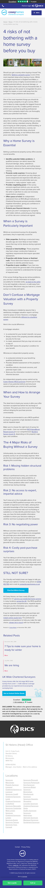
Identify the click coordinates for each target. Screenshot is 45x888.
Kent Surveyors (28, 785)
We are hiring (11, 665)
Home (5, 22)
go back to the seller (33, 282)
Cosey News (12, 627)
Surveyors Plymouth (30, 780)
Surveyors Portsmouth (31, 783)
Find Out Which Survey (15, 590)
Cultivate (24, 876)
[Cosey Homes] (13, 12)
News (10, 22)
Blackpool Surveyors (30, 820)
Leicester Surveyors (30, 804)
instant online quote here (12, 618)
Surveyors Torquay (12, 822)
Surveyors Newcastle (13, 806)
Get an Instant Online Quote (14, 693)
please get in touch (16, 623)
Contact (17, 847)
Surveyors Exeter (12, 820)
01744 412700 (11, 765)
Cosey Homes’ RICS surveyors (14, 382)
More (6, 655)
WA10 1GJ (16, 865)
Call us (32, 883)
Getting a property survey (21, 75)
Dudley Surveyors (29, 811)
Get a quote (12, 883)
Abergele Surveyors (30, 818)
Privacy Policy (25, 847)
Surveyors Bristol (29, 787)
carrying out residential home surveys (27, 599)
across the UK (22, 601)
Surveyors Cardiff (12, 794)
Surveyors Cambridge (13, 808)
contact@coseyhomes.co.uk (29, 584)
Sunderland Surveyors (31, 822)
